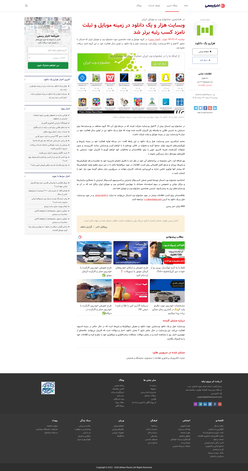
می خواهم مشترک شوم (48, 65)
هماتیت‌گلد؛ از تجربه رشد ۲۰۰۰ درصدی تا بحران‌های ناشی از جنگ (48, 192)
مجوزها (153, 388)
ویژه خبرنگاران (119, 399)
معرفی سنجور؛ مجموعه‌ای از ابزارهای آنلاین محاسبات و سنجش (51, 212)
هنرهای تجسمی (151, 439)
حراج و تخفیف (52, 425)
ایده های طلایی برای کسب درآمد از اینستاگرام (50, 127)
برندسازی (120, 395)
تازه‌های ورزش (119, 425)
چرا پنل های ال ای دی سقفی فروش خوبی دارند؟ (49, 165)
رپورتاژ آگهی (119, 405)
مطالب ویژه (119, 402)
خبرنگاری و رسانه (117, 392)
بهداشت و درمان (184, 429)
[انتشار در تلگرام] (196, 108)
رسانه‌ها (154, 425)
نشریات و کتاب (151, 429)
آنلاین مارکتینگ (118, 388)
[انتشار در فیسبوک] (205, 108)
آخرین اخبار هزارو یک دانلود (57, 80)
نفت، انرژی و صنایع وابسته (213, 432)
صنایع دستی (152, 442)
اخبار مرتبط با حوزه (61, 176)
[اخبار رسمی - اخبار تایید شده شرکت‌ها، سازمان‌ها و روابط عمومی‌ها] (215, 6)
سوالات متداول (150, 395)
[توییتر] (210, 404)
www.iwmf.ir (101, 195)
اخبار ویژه (65, 109)
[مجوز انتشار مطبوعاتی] (48, 388)
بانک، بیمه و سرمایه (216, 452)
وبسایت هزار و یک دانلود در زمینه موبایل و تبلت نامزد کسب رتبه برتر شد (49, 96)
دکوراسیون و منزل (84, 439)
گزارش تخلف (86, 227)
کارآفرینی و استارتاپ (216, 429)
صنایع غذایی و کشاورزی (215, 446)
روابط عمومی (119, 385)
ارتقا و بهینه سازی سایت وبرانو (55, 206)
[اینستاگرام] (196, 404)
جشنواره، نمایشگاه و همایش (139, 358)
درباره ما (153, 385)
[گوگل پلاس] (220, 404)
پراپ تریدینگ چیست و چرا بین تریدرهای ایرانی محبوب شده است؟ (49, 200)
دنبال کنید (204, 60)
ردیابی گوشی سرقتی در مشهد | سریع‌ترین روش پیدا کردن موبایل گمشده (47, 228)
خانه (186, 6)
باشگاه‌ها (120, 436)
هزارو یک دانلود (205, 43)
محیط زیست (185, 442)
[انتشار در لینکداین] (215, 108)
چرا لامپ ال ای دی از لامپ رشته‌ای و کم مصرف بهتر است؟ (47, 159)
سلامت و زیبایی (85, 425)
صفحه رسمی (204, 51)
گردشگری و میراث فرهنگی (180, 439)
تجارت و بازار (219, 425)
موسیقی (154, 436)
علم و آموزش (185, 425)
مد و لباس (87, 432)
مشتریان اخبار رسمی (148, 392)
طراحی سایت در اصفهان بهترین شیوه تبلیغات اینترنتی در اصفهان (50, 117)
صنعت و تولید (218, 439)
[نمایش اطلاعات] (205, 85)
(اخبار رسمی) (154, 39)
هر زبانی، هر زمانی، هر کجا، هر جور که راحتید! (49, 140)
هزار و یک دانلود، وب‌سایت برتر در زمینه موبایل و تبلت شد (48, 88)
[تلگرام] (200, 404)
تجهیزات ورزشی (118, 432)
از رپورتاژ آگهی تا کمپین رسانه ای (144, 402)
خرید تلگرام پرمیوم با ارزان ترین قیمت (53, 152)
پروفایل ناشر (101, 227)
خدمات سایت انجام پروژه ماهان (55, 131)
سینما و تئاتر (152, 432)
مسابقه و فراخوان (51, 432)
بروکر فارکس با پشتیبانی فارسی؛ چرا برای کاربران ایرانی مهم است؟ (49, 184)
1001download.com (153, 199)
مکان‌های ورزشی (118, 429)
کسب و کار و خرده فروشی (214, 442)
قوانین (153, 399)
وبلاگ (138, 6)
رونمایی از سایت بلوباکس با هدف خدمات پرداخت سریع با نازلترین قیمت (48, 146)
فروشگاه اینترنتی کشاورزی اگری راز (54, 123)
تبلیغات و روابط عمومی (181, 446)
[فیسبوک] (215, 404)
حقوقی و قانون (184, 436)
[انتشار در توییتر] (201, 108)
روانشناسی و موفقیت (83, 429)
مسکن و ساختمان (217, 456)
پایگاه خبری (172, 6)
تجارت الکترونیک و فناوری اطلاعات (169, 358)
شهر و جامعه (185, 432)
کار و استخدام (218, 449)
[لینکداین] (205, 404)
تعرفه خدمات (154, 6)
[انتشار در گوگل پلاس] (210, 108)
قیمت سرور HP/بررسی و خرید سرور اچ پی (51, 136)
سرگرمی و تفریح (84, 436)
